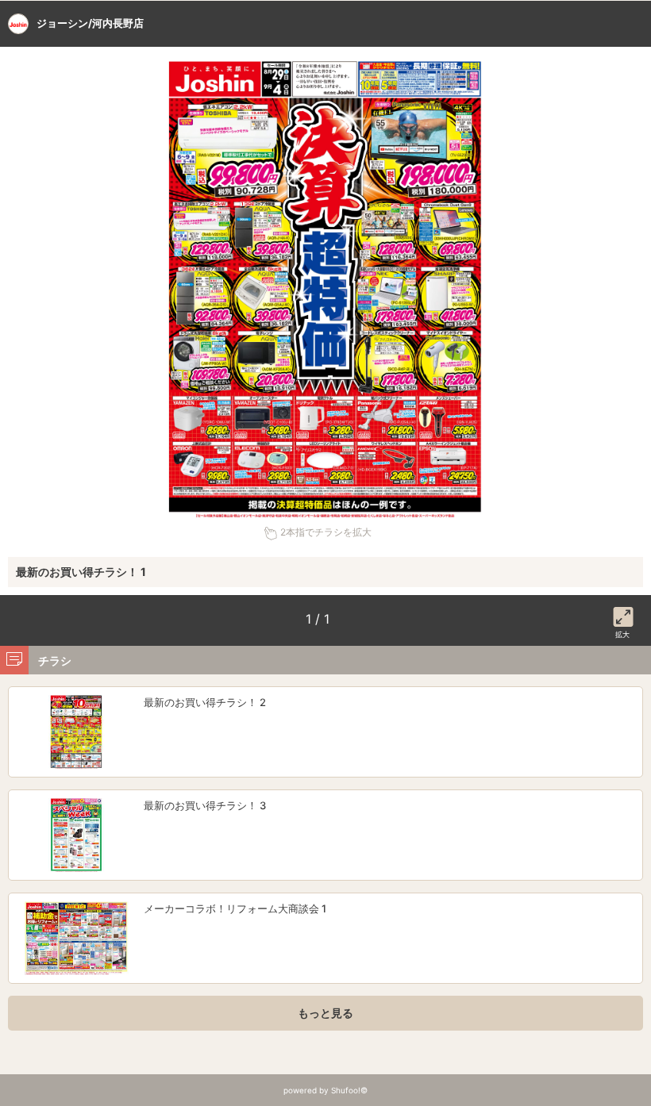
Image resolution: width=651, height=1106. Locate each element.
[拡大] (623, 614)
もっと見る (325, 1013)
